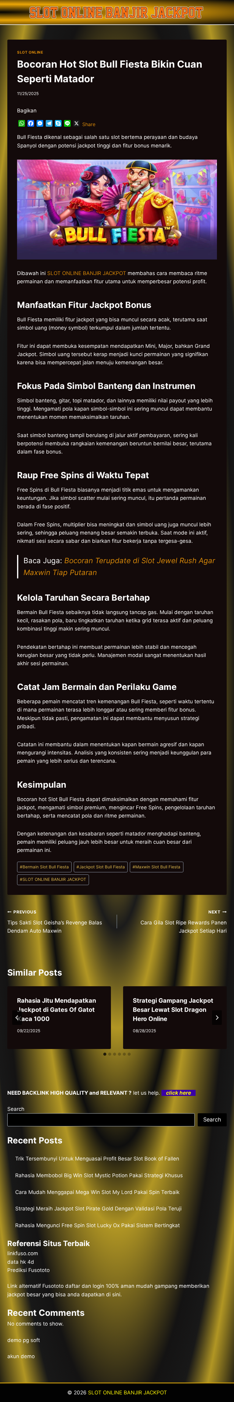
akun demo (21, 1356)
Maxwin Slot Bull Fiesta (156, 866)
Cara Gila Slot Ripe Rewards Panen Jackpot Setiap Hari (183, 921)
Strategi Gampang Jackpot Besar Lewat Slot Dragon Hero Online (173, 1009)
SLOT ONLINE (30, 52)
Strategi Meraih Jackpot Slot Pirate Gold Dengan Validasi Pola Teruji (98, 1209)
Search (15, 1109)
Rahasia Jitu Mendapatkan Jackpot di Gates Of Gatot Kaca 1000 (56, 1009)
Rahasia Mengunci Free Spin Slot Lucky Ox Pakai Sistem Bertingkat (97, 1225)
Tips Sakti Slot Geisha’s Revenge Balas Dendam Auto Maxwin (54, 921)
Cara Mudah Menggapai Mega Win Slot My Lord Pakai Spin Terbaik (97, 1192)
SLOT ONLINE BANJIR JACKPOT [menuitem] (86, 273)
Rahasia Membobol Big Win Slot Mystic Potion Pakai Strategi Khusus (99, 1175)
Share (88, 124)
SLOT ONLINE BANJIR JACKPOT (53, 879)
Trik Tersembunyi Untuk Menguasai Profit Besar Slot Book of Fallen (97, 1159)
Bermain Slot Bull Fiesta (44, 866)
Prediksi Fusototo (28, 1270)
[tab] (104, 1054)
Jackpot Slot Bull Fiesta (100, 866)
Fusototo (53, 1286)
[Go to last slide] (17, 1017)
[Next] (217, 1017)
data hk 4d (20, 1262)
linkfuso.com (22, 1253)
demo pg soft (23, 1340)
